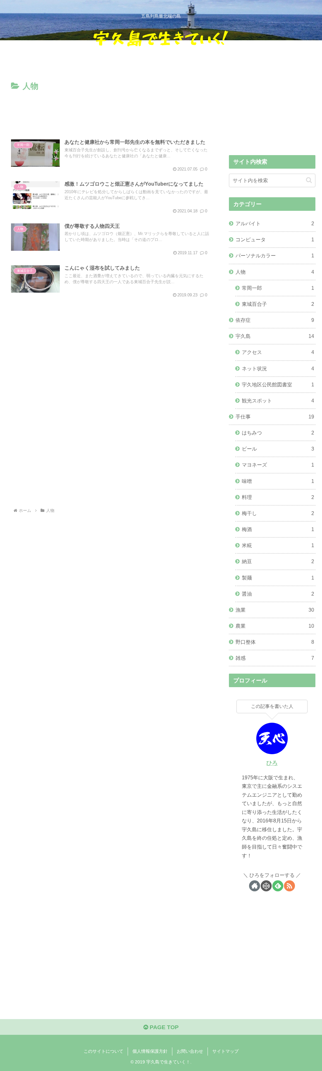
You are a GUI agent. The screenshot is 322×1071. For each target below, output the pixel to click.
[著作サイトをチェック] (254, 885)
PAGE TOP (163, 1027)
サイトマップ (225, 1051)
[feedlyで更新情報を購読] (277, 885)
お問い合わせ (190, 1051)
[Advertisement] (110, 112)
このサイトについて (103, 1051)
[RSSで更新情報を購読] (289, 885)
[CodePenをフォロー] (266, 885)
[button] (308, 180)
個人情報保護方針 (150, 1051)
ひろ (272, 763)
